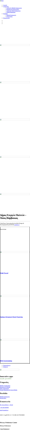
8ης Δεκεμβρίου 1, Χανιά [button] (6, 405)
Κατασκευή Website (5, 387)
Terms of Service (13, 418)
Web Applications (4, 388)
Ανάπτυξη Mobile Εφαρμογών (14, 8)
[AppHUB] (15, 1)
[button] (15, 252)
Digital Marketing (10, 12)
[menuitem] (16, 5)
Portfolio (5, 13)
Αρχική (5, 5)
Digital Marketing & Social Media (8, 390)
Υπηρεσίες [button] (6, 6)
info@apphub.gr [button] (4, 410)
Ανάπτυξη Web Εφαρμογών (13, 11)
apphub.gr (16, 224)
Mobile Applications (5, 385)
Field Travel (4, 273)
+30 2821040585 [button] (4, 407)
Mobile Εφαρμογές (11, 15)
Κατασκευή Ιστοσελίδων (12, 9)
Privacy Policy (24, 417)
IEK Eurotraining (6, 361)
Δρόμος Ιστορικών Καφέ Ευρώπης (11, 317)
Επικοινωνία (6, 18)
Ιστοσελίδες (9, 16)
